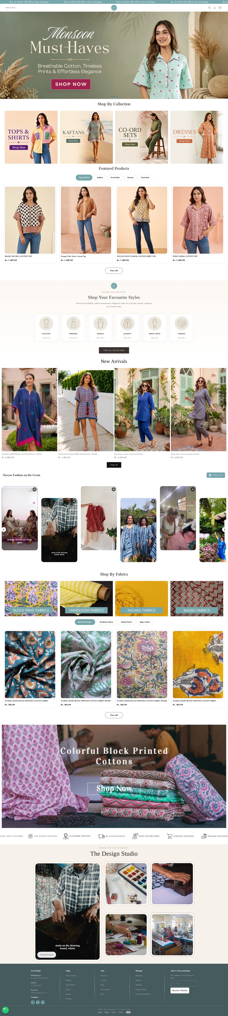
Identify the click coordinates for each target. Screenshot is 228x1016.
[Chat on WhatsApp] (5, 1010)
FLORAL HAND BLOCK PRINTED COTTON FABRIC (26, 701)
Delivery (139, 985)
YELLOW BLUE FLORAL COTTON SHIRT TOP (136, 256)
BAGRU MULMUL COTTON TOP (18, 256)
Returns (138, 980)
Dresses (130, 177)
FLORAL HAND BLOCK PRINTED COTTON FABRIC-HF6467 (86, 701)
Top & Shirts (70, 985)
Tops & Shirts (84, 177)
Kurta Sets (145, 177)
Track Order (105, 989)
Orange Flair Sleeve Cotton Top (73, 256)
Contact (104, 980)
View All (114, 270)
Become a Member (179, 990)
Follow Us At (218, 475)
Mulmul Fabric (126, 622)
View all (114, 465)
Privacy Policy (141, 989)
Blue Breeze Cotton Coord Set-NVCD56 (128, 454)
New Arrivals (71, 975)
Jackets (68, 994)
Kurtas (68, 989)
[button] (209, 7)
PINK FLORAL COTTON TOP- (185, 256)
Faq (102, 994)
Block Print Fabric (85, 622)
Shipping (139, 975)
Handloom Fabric (106, 622)
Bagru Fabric (145, 622)
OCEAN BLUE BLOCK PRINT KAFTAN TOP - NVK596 (77, 454)
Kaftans (100, 177)
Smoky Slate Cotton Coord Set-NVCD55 (185, 454)
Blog (102, 985)
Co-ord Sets (115, 177)
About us (104, 975)
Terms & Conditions (143, 994)
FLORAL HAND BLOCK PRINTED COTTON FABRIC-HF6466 (142, 701)
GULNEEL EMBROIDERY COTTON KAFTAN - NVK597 (22, 454)
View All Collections (114, 350)
